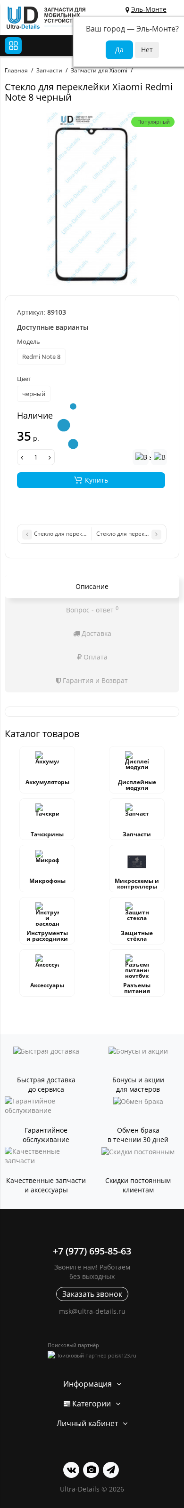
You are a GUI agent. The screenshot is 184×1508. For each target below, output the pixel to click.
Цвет (24, 378)
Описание (92, 586)
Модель (28, 341)
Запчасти (137, 834)
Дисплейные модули (137, 785)
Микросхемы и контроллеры (137, 883)
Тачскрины (47, 834)
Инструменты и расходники (47, 936)
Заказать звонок (92, 1294)
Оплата (95, 656)
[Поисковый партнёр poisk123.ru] (92, 1355)
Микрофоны (47, 881)
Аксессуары (47, 985)
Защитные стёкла (137, 936)
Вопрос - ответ (92, 609)
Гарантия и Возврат (94, 680)
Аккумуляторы (47, 782)
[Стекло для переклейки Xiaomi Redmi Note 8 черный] (92, 199)
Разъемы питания (137, 988)
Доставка (95, 633)
